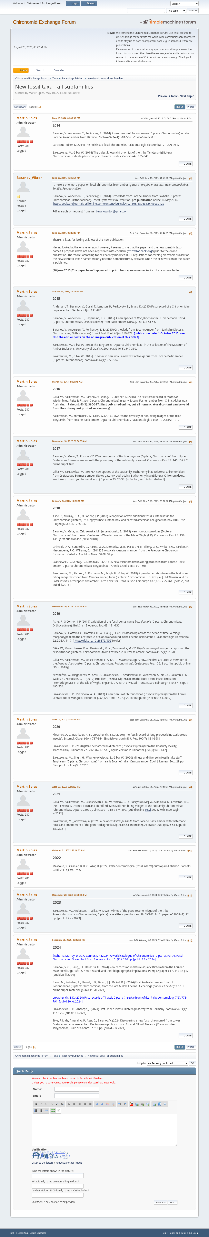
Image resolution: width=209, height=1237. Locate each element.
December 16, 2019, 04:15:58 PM (69, 606)
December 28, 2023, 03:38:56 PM (69, 894)
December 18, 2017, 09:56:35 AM (69, 441)
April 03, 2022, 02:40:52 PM (66, 786)
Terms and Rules (177, 1232)
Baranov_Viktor (29, 177)
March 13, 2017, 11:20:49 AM (67, 381)
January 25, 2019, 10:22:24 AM (68, 500)
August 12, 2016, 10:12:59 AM (67, 291)
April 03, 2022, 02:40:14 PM (66, 719)
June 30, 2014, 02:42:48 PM (66, 232)
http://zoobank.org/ (140, 251)
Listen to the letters (42, 1162)
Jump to (141, 1063)
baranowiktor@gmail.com (112, 211)
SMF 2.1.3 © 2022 (19, 1233)
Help (164, 1232)
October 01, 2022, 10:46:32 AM (68, 850)
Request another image (69, 1162)
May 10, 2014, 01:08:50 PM (66, 118)
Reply (179, 106)
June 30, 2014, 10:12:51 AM (66, 177)
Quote (187, 163)
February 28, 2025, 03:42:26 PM (68, 939)
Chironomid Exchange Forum (44, 22)
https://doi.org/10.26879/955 (92, 640)
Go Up (17, 1046)
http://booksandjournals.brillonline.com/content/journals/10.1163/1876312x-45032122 (108, 203)
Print (190, 106)
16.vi (148, 810)
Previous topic (168, 96)
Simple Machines (38, 1233)
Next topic (187, 96)
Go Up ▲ (194, 1232)
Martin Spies (27, 118)
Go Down (20, 106)
